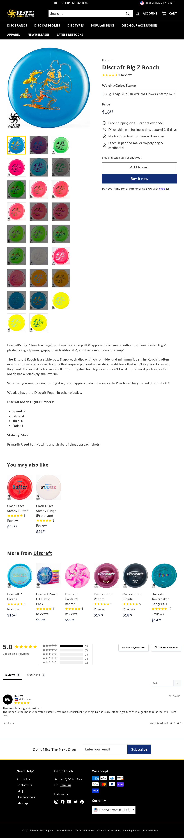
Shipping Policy (131, 830)
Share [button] (10, 723)
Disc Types (75, 25)
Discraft (42, 553)
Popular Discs (102, 25)
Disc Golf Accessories (140, 25)
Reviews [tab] (9, 675)
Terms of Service (84, 830)
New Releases (39, 35)
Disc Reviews (26, 797)
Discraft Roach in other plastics (57, 392)
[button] (173, 723)
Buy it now (139, 178)
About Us (23, 779)
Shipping (107, 157)
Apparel (13, 35)
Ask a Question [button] (135, 647)
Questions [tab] (33, 675)
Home (106, 60)
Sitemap (22, 803)
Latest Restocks (70, 35)
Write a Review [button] (168, 647)
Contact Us (24, 785)
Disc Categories (47, 25)
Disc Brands (17, 25)
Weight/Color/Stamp (119, 85)
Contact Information (108, 830)
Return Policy (150, 830)
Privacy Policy (64, 830)
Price (106, 104)
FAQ (20, 791)
